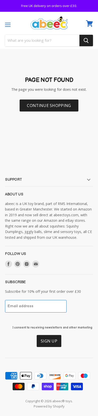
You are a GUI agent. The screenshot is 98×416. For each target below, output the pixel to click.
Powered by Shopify (49, 406)
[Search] (86, 40)
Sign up (49, 341)
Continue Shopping (49, 105)
